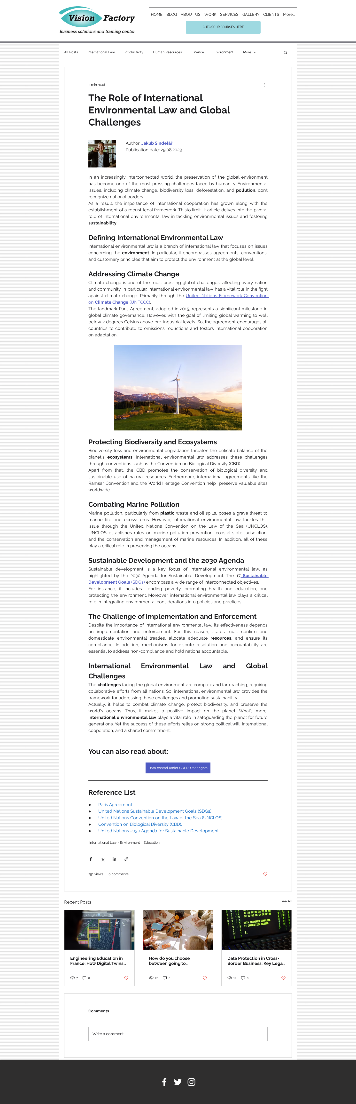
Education (152, 842)
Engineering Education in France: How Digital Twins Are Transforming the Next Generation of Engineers (97, 961)
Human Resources (167, 52)
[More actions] (265, 84)
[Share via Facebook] (90, 859)
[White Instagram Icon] (191, 1082)
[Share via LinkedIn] (114, 859)
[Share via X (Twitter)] (102, 859)
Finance (198, 52)
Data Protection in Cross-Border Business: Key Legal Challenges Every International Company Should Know (255, 961)
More (247, 52)
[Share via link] (126, 859)
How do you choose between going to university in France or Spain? (172, 961)
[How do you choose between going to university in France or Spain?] (178, 930)
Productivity (133, 52)
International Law (101, 52)
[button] (285, 52)
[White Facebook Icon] (164, 1082)
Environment (223, 52)
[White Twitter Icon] (178, 1082)
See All (286, 901)
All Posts (71, 52)
